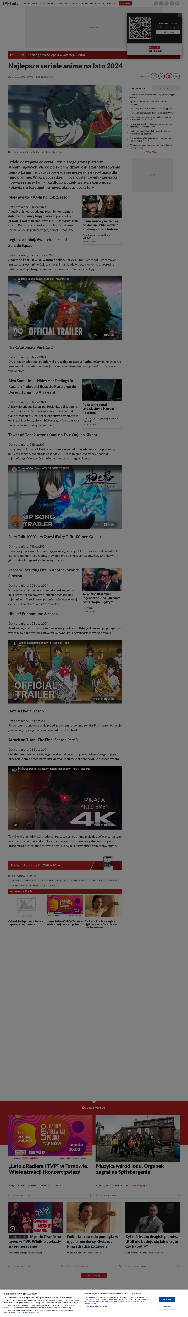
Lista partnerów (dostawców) (95, 1306)
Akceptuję (167, 1299)
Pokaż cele (167, 1307)
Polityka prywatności (30, 1313)
